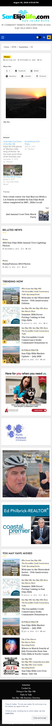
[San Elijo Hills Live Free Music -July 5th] (11, 666)
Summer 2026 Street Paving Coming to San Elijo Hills (33, 317)
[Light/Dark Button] (38, 37)
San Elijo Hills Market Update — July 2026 (33, 355)
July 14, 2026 (29, 360)
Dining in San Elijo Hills (26, 691)
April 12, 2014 (10, 267)
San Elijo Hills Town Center (32, 665)
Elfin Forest (26, 289)
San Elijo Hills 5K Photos (12, 176)
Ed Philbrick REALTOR (30, 350)
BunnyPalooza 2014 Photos (16, 263)
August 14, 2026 (30, 324)
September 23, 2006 (27, 60)
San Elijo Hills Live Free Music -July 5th (34, 672)
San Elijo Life (10, 60)
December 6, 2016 (12, 249)
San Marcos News (28, 311)
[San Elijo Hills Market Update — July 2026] (11, 354)
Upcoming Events (33, 294)
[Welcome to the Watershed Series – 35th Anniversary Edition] (11, 295)
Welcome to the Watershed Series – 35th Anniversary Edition (35, 300)
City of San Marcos (29, 639)
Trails (24, 294)
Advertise (26, 685)
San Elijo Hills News (40, 308)
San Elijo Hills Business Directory (26, 697)
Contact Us (26, 688)
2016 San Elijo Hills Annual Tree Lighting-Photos (25, 244)
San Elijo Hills (36, 289)
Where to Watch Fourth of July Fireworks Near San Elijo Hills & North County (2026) (35, 652)
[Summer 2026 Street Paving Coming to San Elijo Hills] (11, 315)
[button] (2, 37)
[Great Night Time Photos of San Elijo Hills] (14, 151)
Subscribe (49, 37)
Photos (7, 57)
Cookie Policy (9, 713)
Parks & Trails (26, 694)
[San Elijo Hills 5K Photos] (12, 170)
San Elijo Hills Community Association (36, 662)
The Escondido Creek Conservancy (35, 292)
